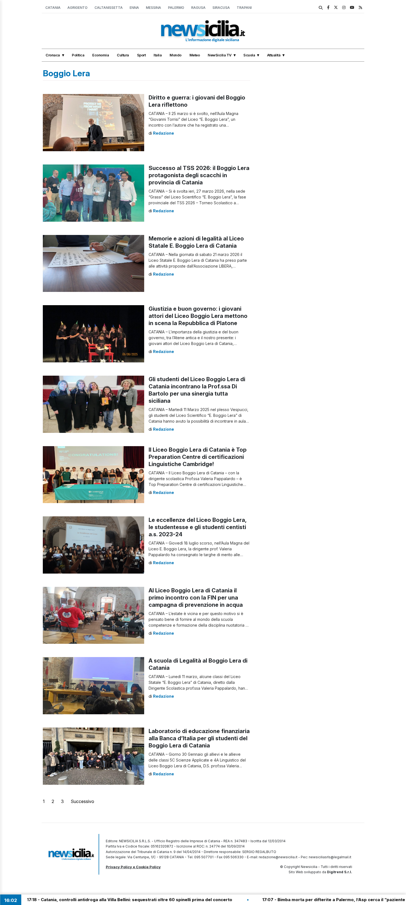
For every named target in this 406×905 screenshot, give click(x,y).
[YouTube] (352, 7)
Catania (52, 8)
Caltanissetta (108, 8)
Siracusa (221, 8)
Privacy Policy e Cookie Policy (133, 867)
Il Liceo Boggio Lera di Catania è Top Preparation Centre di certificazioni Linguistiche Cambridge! (198, 456)
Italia (158, 55)
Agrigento (77, 8)
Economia (100, 55)
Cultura (123, 55)
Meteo (194, 55)
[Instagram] (344, 7)
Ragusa (198, 8)
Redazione (163, 133)
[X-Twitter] (336, 7)
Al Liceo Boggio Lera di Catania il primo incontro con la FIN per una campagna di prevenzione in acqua (196, 597)
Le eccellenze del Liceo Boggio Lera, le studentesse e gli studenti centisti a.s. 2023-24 (197, 527)
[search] (321, 8)
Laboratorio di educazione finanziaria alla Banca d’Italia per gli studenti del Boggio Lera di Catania (199, 738)
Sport (141, 55)
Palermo (176, 8)
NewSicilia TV (219, 55)
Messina (153, 8)
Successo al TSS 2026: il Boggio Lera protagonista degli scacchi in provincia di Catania (199, 175)
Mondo (175, 55)
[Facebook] (328, 7)
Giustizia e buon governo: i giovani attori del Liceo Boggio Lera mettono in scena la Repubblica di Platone (198, 315)
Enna (134, 8)
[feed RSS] (360, 7)
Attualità (274, 55)
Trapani (244, 8)
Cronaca (53, 55)
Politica (78, 55)
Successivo (82, 801)
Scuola (249, 55)
